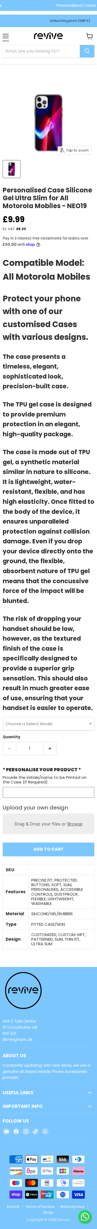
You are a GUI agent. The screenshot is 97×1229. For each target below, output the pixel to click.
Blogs (48, 1212)
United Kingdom (70, 20)
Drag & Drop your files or (48, 824)
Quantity (11, 737)
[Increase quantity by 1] (50, 748)
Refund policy (72, 1206)
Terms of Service (40, 1206)
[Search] (87, 51)
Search (13, 1206)
